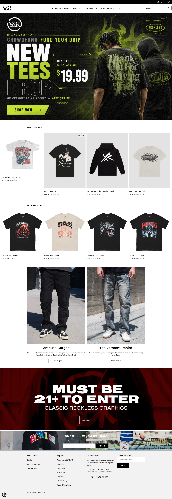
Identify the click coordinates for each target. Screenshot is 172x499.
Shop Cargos (56, 361)
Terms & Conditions (64, 485)
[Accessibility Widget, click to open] (4, 495)
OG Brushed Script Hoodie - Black (107, 160)
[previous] (6, 164)
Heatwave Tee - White (22, 154)
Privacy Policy (62, 481)
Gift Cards (100, 8)
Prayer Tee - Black (149, 231)
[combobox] (158, 8)
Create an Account (33, 464)
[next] (167, 164)
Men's (66, 8)
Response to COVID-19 (65, 460)
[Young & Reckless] (14, 8)
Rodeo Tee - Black (65, 160)
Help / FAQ (61, 468)
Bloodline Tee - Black (107, 231)
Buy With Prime (113, 8)
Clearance (88, 8)
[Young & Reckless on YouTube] (99, 477)
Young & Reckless (39, 492)
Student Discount (33, 468)
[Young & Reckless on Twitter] (88, 477)
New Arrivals (57, 8)
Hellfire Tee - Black (22, 231)
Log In (29, 460)
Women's (76, 8)
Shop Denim (116, 361)
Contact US (61, 477)
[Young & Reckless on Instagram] (103, 477)
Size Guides (61, 472)
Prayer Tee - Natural (65, 231)
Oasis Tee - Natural (149, 160)
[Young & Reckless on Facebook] (96, 477)
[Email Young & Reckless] (106, 477)
